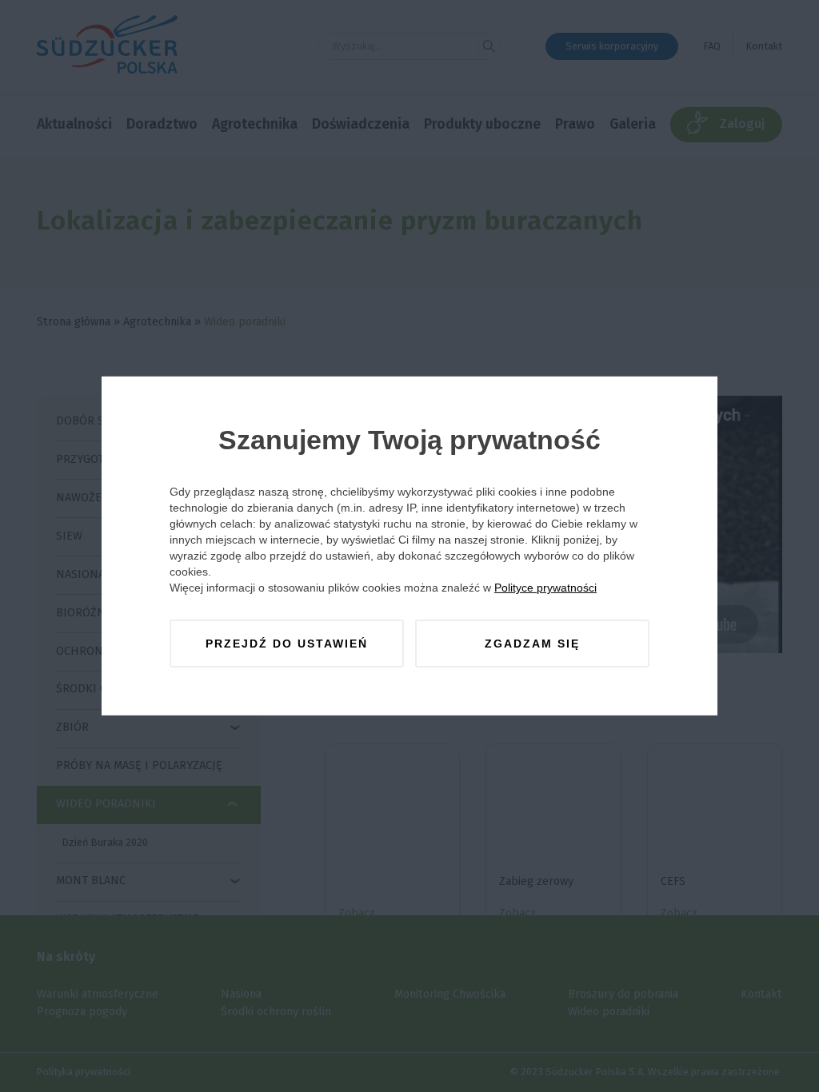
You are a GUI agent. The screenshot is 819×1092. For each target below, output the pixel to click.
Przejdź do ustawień (287, 643)
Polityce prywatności (545, 587)
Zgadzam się (532, 643)
